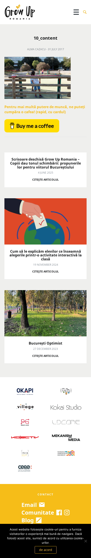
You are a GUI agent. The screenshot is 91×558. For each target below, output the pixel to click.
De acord (45, 550)
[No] (85, 541)
